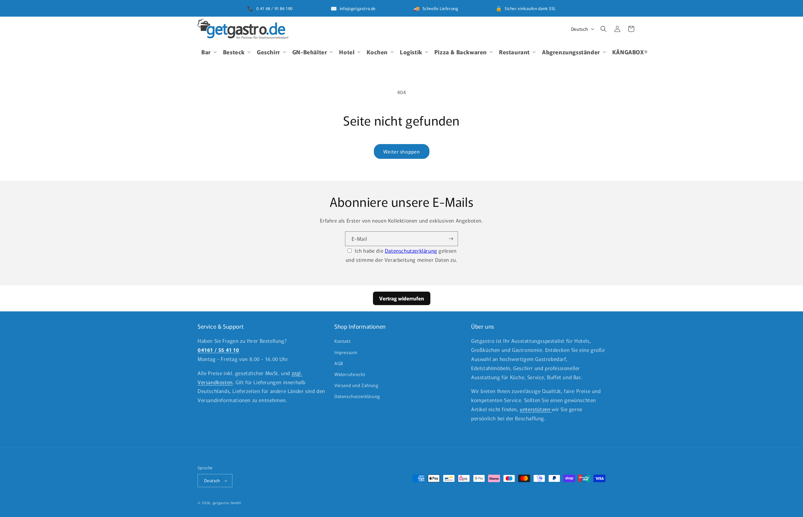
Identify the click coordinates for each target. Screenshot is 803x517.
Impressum (345, 352)
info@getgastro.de (358, 8)
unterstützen (536, 409)
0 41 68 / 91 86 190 (274, 8)
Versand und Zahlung (356, 385)
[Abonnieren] (451, 238)
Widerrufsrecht (349, 374)
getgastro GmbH (227, 502)
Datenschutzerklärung (411, 250)
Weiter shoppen (401, 151)
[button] (208, 51)
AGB (338, 363)
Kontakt (342, 341)
